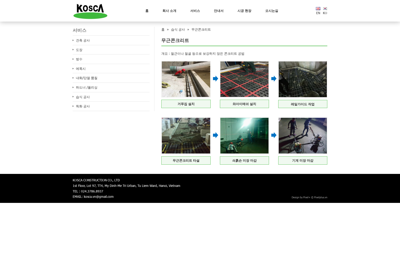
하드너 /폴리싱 (86, 87)
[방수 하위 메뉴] (73, 59)
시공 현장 (244, 11)
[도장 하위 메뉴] (73, 50)
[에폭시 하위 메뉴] (73, 69)
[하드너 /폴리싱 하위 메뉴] (73, 87)
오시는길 (271, 11)
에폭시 (81, 68)
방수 (79, 59)
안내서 (219, 11)
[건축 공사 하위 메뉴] (73, 40)
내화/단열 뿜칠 (86, 78)
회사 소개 (169, 11)
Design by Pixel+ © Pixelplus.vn (309, 197)
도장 (79, 50)
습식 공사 (83, 97)
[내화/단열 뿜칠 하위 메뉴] (73, 78)
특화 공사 (83, 106)
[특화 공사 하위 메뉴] (73, 106)
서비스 (195, 11)
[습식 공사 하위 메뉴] (73, 97)
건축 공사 (83, 40)
